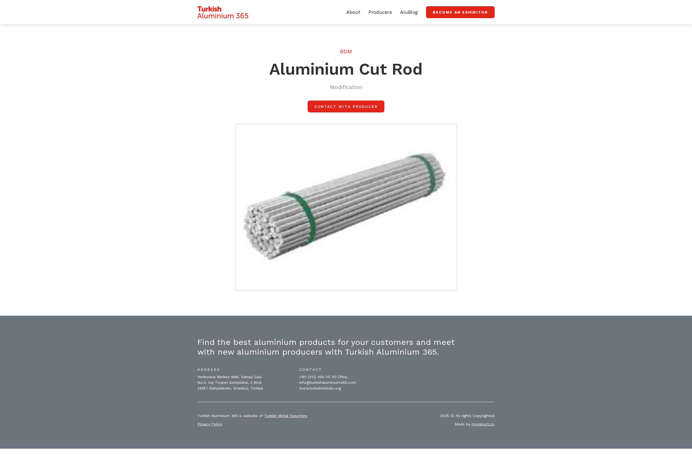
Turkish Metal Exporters (285, 416)
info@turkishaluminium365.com (327, 382)
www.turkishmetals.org (320, 388)
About (353, 12)
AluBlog (409, 12)
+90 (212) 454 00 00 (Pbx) (323, 377)
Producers (380, 12)
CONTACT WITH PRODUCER (346, 106)
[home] (222, 12)
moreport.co (483, 424)
